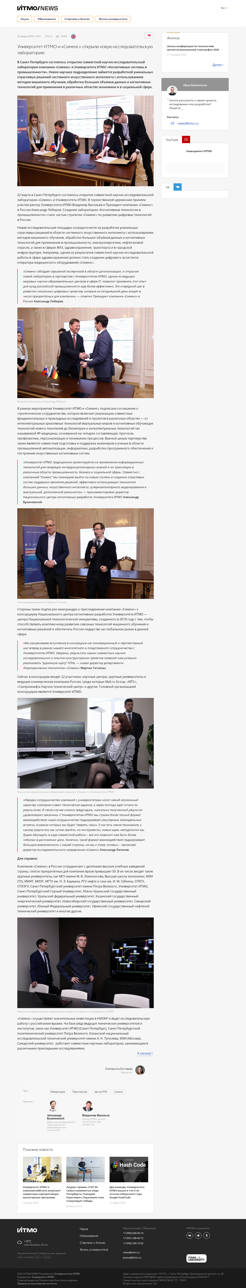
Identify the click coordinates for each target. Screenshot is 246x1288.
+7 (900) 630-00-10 (133, 1233)
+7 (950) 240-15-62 (133, 1243)
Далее (217, 65)
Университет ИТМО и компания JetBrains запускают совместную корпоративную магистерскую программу (42, 1192)
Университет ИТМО (199, 151)
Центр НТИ (101, 1091)
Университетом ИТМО (67, 1273)
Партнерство (79, 1091)
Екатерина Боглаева (118, 1069)
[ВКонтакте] (149, 35)
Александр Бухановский (55, 1117)
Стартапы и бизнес (77, 18)
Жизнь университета (113, 18)
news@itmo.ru (188, 123)
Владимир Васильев (96, 1115)
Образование (47, 18)
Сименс (118, 1091)
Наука (25, 18)
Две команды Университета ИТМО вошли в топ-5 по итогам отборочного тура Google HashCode (127, 1192)
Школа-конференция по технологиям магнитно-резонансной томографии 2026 (193, 47)
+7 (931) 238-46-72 (133, 1238)
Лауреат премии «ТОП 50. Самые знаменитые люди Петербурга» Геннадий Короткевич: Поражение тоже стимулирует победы (85, 1194)
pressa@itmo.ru (132, 1257)
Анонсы (173, 38)
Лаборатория (57, 1091)
